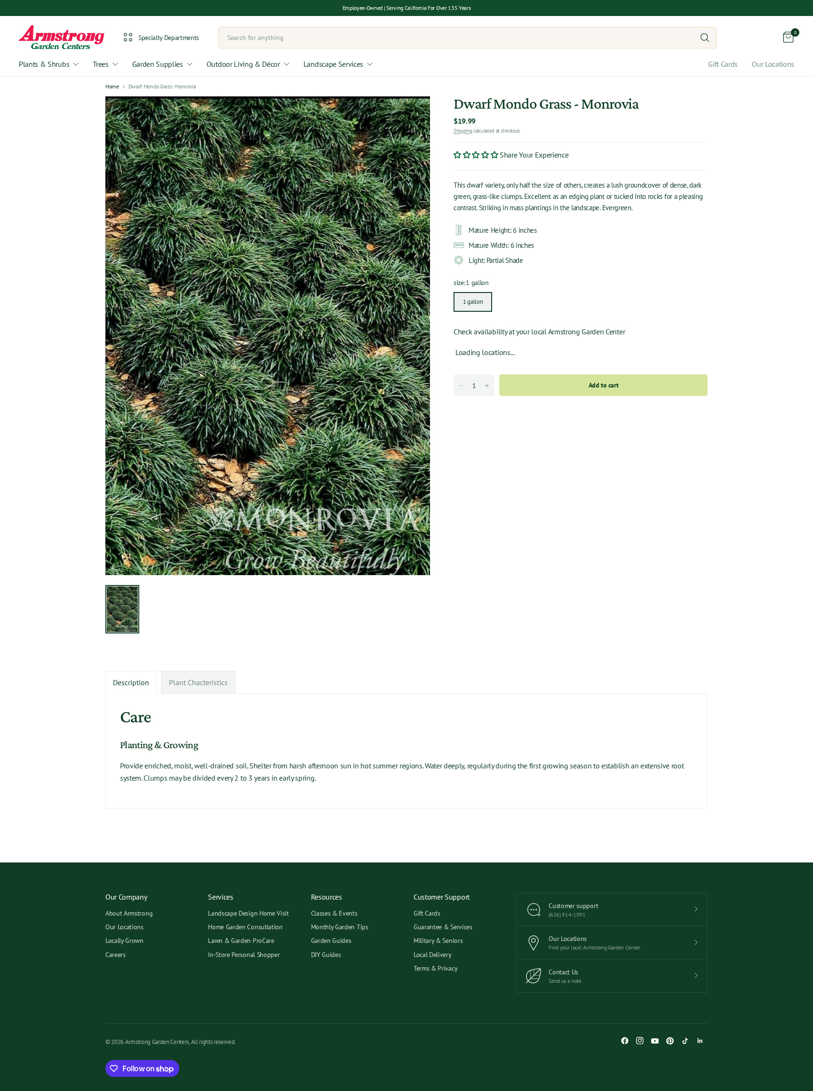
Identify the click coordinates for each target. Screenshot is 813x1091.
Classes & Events (334, 913)
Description (131, 682)
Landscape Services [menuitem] (333, 64)
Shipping (463, 130)
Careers (115, 954)
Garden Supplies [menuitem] (157, 64)
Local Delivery (433, 954)
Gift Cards (723, 64)
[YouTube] (654, 1040)
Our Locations (773, 64)
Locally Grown (124, 940)
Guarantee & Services (443, 927)
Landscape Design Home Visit (248, 913)
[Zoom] (412, 114)
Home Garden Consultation (245, 927)
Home (112, 86)
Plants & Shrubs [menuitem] (44, 64)
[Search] (705, 37)
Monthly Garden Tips (339, 927)
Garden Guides (331, 940)
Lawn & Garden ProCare (241, 940)
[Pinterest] (670, 1040)
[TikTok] (685, 1040)
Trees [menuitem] (100, 64)
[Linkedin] (700, 1040)
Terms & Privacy (435, 968)
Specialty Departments (168, 37)
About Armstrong (128, 913)
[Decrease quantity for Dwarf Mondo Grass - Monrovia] (461, 385)
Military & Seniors (438, 940)
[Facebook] (624, 1040)
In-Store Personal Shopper (243, 954)
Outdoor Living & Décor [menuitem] (243, 64)
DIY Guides (326, 954)
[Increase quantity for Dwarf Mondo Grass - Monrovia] (487, 385)
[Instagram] (639, 1040)
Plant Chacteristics (198, 682)
